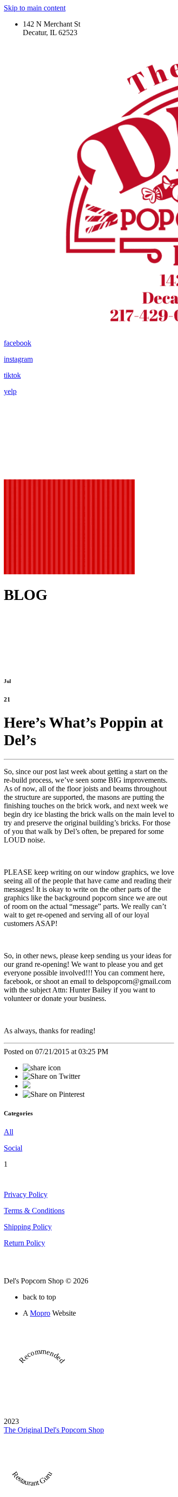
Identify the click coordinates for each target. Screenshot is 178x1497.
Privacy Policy (25, 1194)
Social (13, 1148)
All (8, 1132)
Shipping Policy (28, 1227)
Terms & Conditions (34, 1211)
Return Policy (24, 1243)
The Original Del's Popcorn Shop (54, 1430)
